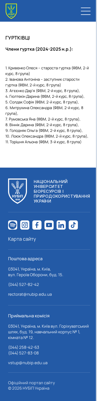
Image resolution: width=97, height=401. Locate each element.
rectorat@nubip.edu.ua (30, 294)
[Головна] (11, 11)
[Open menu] (86, 11)
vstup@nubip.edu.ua (27, 363)
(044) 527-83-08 (23, 353)
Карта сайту (22, 238)
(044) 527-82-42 (23, 284)
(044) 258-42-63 (23, 347)
